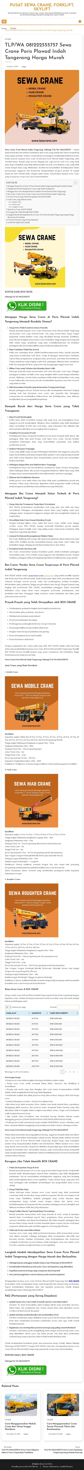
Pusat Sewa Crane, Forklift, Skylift (42, 7)
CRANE (8, 39)
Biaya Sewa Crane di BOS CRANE (20, 209)
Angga (24, 66)
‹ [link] (58, 1072)
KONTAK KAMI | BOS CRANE (19, 222)
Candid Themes (66, 1466)
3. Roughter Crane (17, 207)
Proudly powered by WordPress (24, 1466)
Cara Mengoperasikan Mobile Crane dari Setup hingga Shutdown (20, 1426)
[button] (29, 1013)
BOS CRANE (74, 1281)
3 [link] (69, 1072)
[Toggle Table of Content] (74, 183)
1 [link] (62, 1072)
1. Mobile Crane (16, 202)
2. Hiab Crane (15, 204)
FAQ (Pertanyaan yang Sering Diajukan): (23, 220)
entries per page (19, 1007)
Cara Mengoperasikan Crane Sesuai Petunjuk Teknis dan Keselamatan (62, 1426)
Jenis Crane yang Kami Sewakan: (20, 199)
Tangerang (41, 575)
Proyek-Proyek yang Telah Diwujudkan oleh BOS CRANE (29, 197)
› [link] (77, 1072)
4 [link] (73, 1072)
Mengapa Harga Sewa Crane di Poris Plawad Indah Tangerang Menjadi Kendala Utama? (39, 186)
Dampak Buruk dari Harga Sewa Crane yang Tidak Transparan (31, 189)
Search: (53, 1007)
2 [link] (66, 1072)
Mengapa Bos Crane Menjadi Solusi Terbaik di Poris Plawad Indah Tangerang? (37, 191)
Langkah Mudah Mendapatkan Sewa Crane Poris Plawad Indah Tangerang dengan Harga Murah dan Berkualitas (41, 216)
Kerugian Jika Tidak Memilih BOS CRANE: (23, 212)
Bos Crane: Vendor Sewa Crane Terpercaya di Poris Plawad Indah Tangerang (36, 194)
